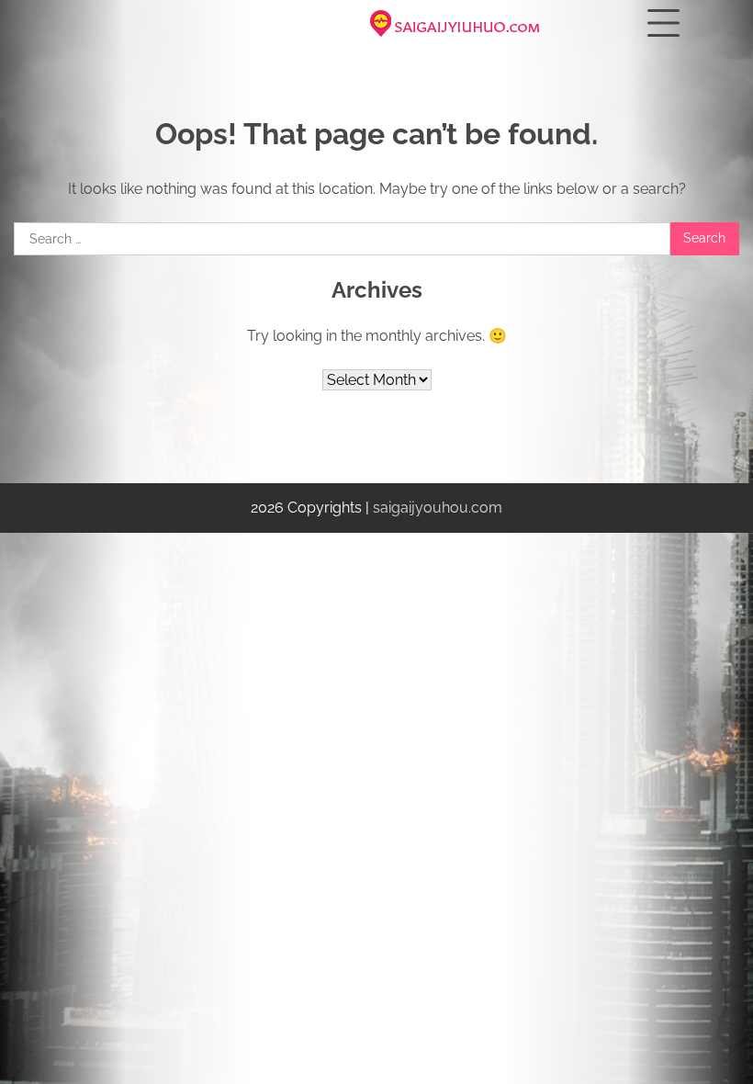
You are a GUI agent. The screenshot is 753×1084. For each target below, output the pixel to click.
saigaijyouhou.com (437, 507)
